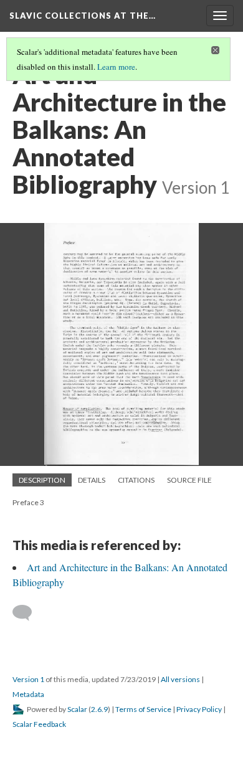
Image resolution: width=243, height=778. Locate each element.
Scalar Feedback (39, 724)
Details (91, 480)
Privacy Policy (199, 709)
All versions (180, 679)
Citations (136, 480)
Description (42, 480)
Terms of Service (143, 709)
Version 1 (28, 679)
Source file (189, 480)
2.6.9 (99, 709)
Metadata (28, 694)
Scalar (77, 709)
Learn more (116, 66)
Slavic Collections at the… (82, 16)
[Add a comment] (27, 613)
